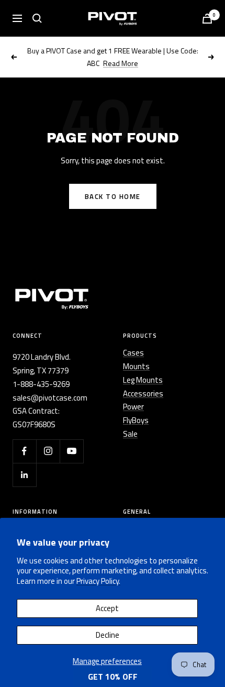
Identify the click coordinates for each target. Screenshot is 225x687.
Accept (107, 608)
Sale (130, 434)
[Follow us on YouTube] (71, 451)
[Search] (37, 18)
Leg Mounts (143, 380)
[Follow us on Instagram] (48, 451)
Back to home (113, 196)
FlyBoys (136, 420)
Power (133, 407)
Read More (120, 63)
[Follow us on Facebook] (24, 451)
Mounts (136, 366)
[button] (112, 676)
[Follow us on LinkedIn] (24, 474)
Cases (133, 353)
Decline (107, 635)
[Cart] (207, 19)
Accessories (143, 393)
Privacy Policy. (98, 581)
